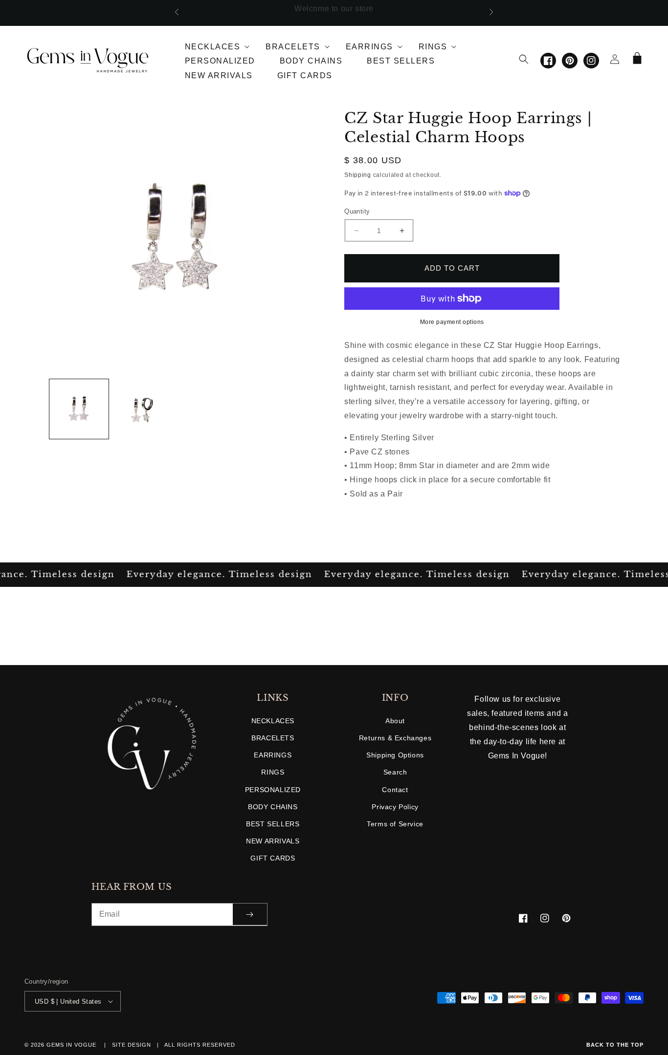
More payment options (452, 322)
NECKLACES (272, 721)
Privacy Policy (395, 807)
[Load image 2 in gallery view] (143, 409)
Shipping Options (395, 755)
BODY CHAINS (273, 807)
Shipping (357, 175)
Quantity (357, 211)
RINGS (272, 772)
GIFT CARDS (272, 858)
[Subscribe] (250, 915)
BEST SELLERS (272, 824)
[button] (213, 45)
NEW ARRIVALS (272, 841)
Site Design (131, 1045)
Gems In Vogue (72, 1045)
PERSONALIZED (273, 790)
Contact (395, 790)
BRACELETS (272, 738)
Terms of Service (395, 824)
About (395, 721)
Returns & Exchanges (395, 738)
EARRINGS (272, 755)
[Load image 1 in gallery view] (79, 409)
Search (395, 772)
